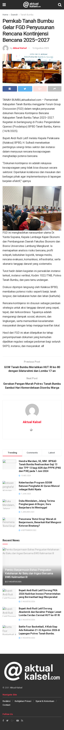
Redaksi (6, 701)
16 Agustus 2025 (40, 48)
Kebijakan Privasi (23, 701)
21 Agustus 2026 (14, 582)
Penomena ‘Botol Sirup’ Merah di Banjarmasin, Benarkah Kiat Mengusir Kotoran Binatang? (40, 522)
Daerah (14, 15)
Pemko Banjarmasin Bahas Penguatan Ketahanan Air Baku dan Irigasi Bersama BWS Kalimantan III (29, 573)
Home (5, 15)
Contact (6, 705)
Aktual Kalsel (20, 48)
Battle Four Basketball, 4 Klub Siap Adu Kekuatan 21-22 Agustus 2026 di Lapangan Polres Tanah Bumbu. (39, 630)
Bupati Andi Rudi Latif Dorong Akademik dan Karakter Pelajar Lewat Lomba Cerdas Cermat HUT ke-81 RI (40, 612)
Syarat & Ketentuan (44, 701)
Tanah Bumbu (26, 15)
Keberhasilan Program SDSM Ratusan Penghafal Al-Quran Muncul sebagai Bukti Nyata (39, 486)
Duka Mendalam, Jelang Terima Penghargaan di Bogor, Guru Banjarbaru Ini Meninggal (37, 504)
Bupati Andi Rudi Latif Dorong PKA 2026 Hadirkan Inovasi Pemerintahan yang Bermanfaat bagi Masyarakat (39, 593)
